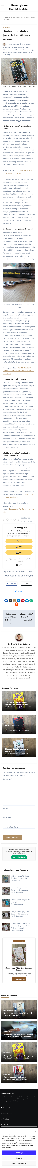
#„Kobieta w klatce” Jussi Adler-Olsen (17, 47)
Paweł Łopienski (13, 707)
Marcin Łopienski (14, 44)
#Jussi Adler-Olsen (9, 52)
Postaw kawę (19, 857)
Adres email (7, 818)
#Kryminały (19, 52)
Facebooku (13, 509)
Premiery (6, 1124)
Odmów (19, 1158)
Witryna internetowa (10, 827)
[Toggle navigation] (2, 5)
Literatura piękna (9, 1010)
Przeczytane (19, 5)
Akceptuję (19, 1153)
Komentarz (7, 779)
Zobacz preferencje (19, 1163)
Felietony (6, 1119)
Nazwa (6, 808)
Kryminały (6, 27)
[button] (34, 1130)
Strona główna (7, 17)
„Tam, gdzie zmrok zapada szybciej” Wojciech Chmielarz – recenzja (17, 705)
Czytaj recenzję (19, 979)
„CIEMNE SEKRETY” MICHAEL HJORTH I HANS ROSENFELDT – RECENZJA (18, 371)
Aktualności (7, 1031)
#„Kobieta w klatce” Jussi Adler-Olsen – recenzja (18, 50)
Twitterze (23, 509)
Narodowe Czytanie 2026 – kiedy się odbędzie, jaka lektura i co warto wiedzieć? (18, 1037)
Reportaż (6, 1074)
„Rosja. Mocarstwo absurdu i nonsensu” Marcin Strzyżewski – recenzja (16, 1079)
